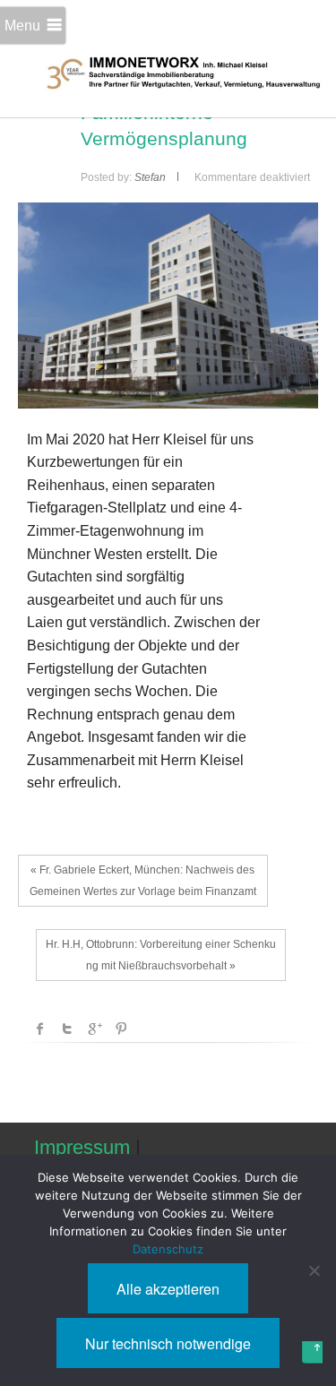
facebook (40, 1028)
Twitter (67, 1028)
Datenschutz (168, 1249)
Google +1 (94, 1028)
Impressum (82, 1147)
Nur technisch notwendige (168, 1343)
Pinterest (121, 1028)
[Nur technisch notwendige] (314, 1270)
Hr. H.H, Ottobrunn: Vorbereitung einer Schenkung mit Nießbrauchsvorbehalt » (161, 955)
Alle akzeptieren (168, 1288)
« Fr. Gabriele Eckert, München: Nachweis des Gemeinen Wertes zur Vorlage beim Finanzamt (143, 881)
